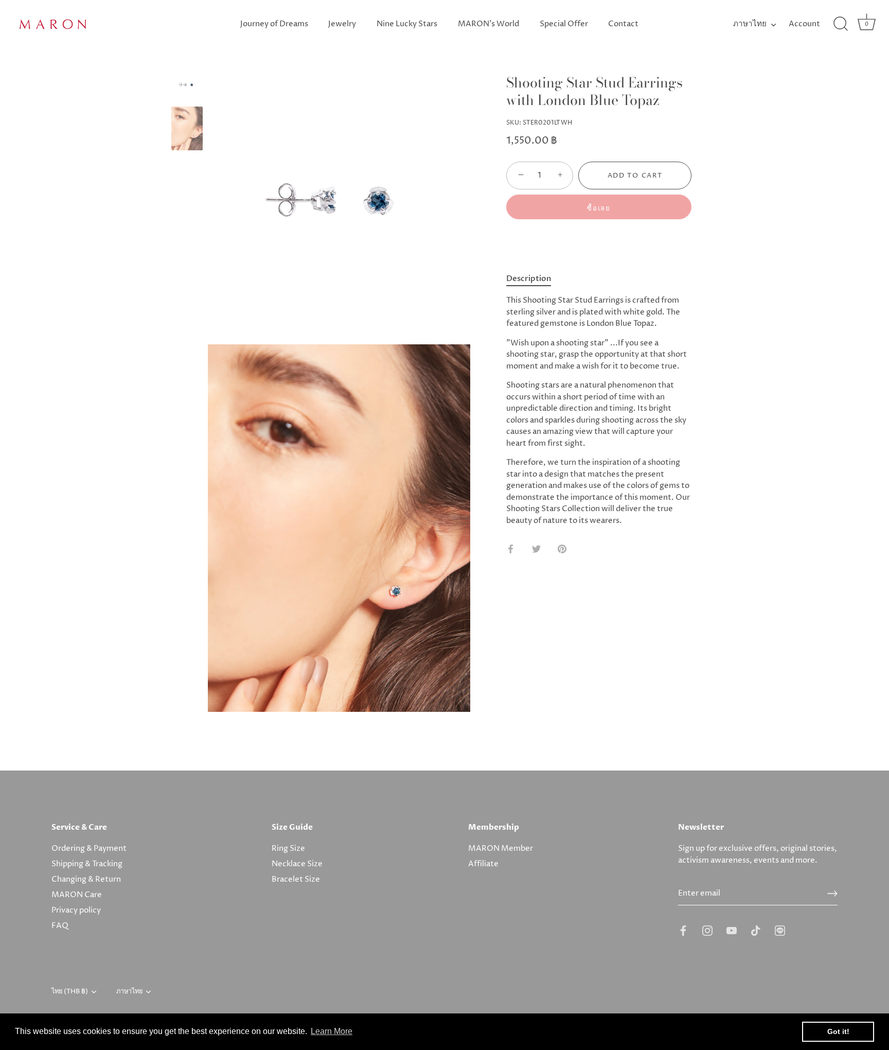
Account (804, 24)
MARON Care (76, 894)
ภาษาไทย (750, 24)
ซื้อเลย (598, 208)
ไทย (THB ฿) (69, 992)
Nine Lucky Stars (407, 24)
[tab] (533, 279)
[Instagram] (707, 929)
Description (528, 278)
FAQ (59, 925)
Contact (623, 24)
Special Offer (564, 24)
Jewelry (342, 24)
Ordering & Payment (89, 848)
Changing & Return (86, 879)
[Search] (840, 24)
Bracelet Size (296, 879)
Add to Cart (635, 175)
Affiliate (483, 864)
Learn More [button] (331, 1031)
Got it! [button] (838, 1031)
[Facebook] (683, 929)
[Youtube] (731, 929)
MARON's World (488, 24)
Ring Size (288, 848)
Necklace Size (297, 864)
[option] (187, 87)
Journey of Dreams (274, 24)
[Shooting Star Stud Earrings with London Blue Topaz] (187, 84)
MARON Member (500, 848)
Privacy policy (76, 910)
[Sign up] (832, 893)
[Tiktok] (756, 929)
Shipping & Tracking (86, 864)
